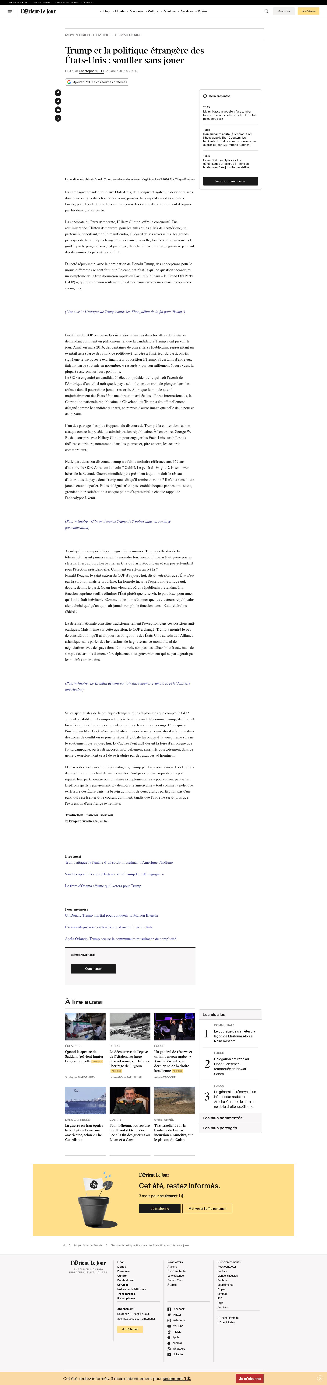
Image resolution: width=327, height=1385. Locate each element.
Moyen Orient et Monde (88, 35)
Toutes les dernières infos (230, 181)
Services (122, 1284)
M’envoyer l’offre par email (207, 1208)
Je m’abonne (160, 1208)
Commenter (93, 968)
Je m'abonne (250, 1378)
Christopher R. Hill (91, 71)
